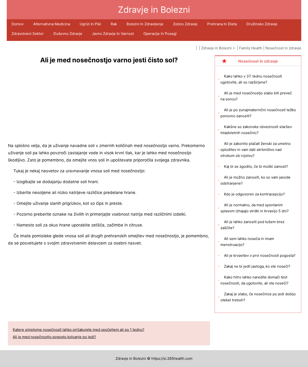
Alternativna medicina (51, 24)
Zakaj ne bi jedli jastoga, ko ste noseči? (257, 266)
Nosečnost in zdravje (283, 48)
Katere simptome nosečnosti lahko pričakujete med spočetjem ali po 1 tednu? (78, 329)
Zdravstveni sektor (28, 33)
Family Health (250, 48)
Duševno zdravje (67, 33)
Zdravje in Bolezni (216, 48)
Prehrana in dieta (222, 24)
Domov (18, 24)
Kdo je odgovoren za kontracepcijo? (254, 194)
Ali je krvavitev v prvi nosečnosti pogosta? (259, 255)
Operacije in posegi (160, 33)
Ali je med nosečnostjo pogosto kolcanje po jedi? (54, 337)
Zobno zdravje (185, 24)
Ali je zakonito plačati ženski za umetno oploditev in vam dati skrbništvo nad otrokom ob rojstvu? (255, 149)
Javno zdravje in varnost (113, 33)
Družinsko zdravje (261, 24)
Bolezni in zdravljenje (145, 24)
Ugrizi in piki (90, 24)
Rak (114, 24)
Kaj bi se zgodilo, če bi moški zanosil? (256, 166)
